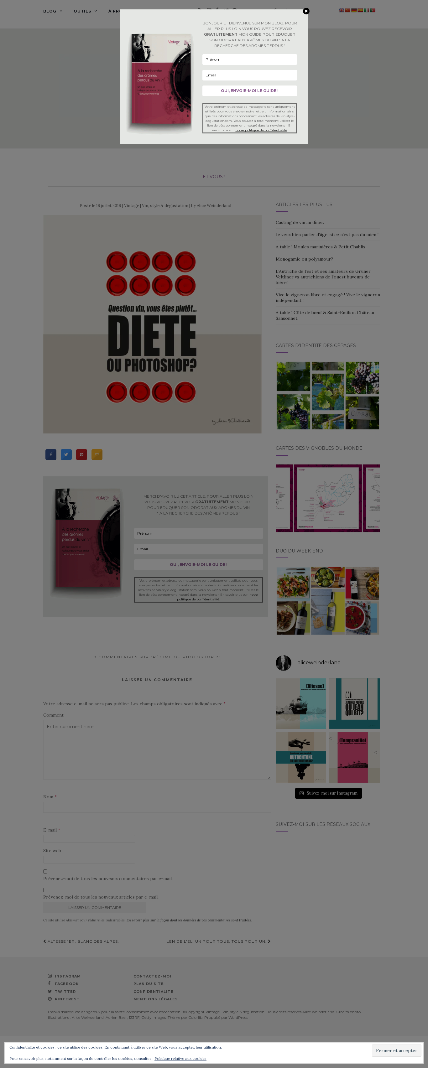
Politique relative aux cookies (180, 1058)
